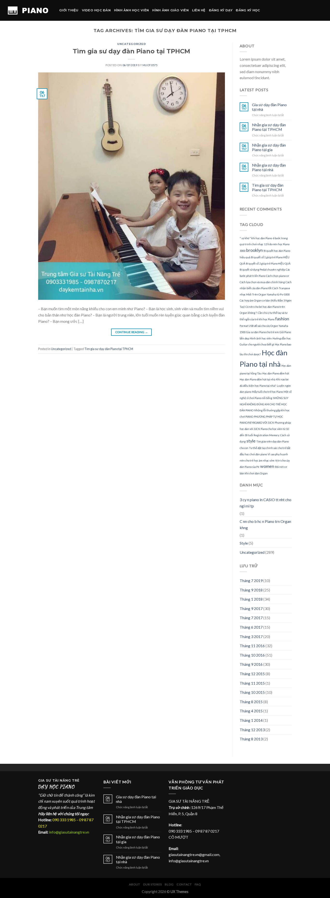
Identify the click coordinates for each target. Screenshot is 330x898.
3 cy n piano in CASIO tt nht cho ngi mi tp (265, 502)
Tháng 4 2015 (251, 711)
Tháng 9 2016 (251, 664)
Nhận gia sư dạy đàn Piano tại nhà (269, 167)
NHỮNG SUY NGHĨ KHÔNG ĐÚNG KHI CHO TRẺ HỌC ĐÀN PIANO (264, 404)
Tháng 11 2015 (252, 683)
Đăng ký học (248, 10)
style (251, 440)
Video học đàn (96, 10)
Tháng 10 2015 (252, 692)
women (267, 466)
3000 (242, 250)
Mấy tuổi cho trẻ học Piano (267, 391)
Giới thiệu (69, 10)
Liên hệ (199, 10)
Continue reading (131, 332)
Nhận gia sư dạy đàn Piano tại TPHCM (269, 127)
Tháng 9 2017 (251, 608)
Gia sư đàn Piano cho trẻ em (262, 332)
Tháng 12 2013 (252, 729)
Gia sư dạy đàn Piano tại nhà (269, 107)
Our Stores (152, 884)
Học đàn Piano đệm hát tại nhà (257, 379)
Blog (169, 884)
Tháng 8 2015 (251, 701)
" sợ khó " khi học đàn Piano (256, 238)
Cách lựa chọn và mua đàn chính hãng (262, 282)
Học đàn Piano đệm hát (275, 373)
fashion (282, 318)
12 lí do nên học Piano (276, 244)
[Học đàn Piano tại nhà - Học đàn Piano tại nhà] (28, 10)
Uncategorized (131, 44)
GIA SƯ (45, 780)
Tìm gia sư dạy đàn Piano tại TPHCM (131, 51)
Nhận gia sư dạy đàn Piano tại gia (269, 147)
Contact (184, 884)
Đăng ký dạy (221, 10)
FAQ (198, 884)
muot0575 (150, 65)
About (134, 884)
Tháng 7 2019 (251, 580)
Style (244, 543)
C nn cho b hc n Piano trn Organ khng (265, 524)
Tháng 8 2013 (251, 739)
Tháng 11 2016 (252, 645)
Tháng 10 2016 (252, 655)
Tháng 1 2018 (251, 599)
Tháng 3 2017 (251, 636)
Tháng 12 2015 (252, 673)
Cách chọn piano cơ (277, 275)
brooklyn (254, 250)
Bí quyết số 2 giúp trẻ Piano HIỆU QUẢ (268, 263)
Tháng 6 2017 (251, 627)
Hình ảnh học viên (131, 10)
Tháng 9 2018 (251, 590)
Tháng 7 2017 (251, 617)
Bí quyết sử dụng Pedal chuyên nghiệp (262, 269)
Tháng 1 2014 (251, 720)
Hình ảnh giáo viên (170, 10)
